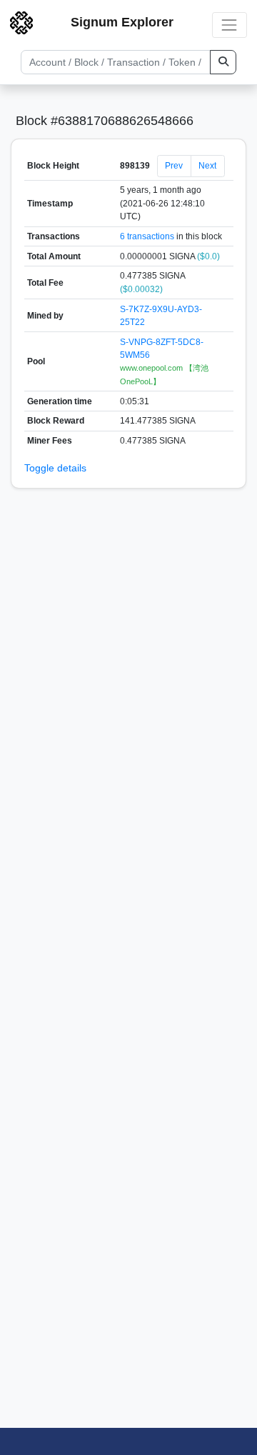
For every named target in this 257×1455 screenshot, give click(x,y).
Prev (174, 166)
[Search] (223, 62)
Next (207, 166)
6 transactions (147, 236)
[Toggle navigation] (229, 24)
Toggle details (55, 468)
